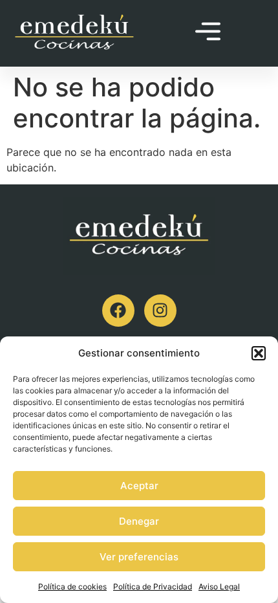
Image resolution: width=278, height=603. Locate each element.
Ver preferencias (139, 557)
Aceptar (139, 485)
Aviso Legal (219, 586)
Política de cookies (72, 586)
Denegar (139, 521)
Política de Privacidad (152, 586)
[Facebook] (118, 310)
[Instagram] (160, 310)
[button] (258, 353)
